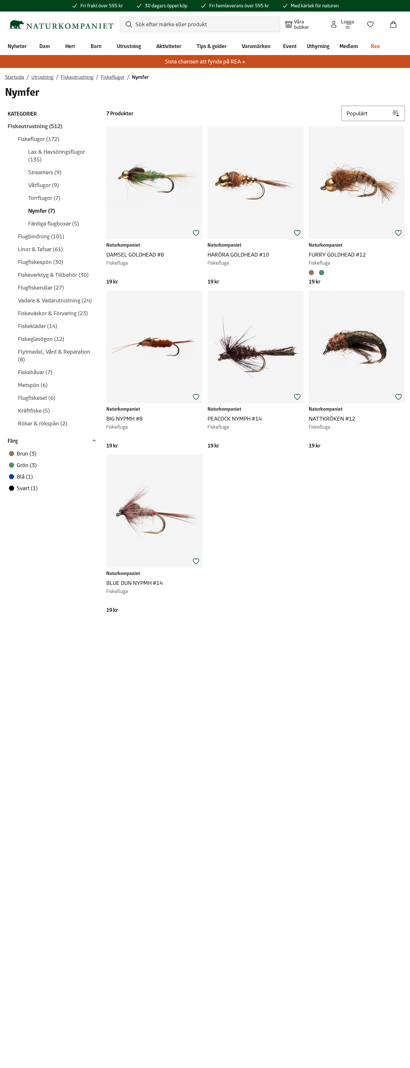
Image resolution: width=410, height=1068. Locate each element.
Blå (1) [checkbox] (25, 476)
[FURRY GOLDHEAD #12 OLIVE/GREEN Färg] (321, 272)
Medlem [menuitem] (349, 46)
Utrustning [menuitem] (129, 46)
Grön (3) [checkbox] (27, 465)
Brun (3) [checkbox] (27, 453)
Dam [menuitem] (44, 46)
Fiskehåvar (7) (35, 372)
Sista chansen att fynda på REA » (205, 61)
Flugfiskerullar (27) (41, 287)
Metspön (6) (33, 385)
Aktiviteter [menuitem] (168, 46)
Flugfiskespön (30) (40, 262)
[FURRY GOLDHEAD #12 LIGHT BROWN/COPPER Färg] (312, 272)
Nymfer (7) (41, 210)
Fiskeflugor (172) (39, 139)
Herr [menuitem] (70, 46)
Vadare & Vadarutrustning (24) (55, 300)
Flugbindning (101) (41, 236)
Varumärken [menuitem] (256, 46)
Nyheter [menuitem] (17, 46)
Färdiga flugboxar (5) (53, 223)
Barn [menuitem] (96, 46)
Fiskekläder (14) (37, 326)
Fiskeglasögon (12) (41, 338)
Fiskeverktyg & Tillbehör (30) (53, 274)
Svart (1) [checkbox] (27, 488)
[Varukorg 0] (396, 22)
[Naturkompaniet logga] (61, 24)
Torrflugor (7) (44, 197)
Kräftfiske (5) (34, 410)
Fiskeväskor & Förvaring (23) (53, 313)
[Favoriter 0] (372, 22)
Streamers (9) (45, 172)
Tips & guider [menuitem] (211, 46)
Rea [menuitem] (375, 46)
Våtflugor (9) (43, 185)
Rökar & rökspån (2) (42, 423)
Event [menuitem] (290, 46)
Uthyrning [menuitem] (318, 46)
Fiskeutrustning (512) (35, 126)
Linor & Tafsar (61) (40, 249)
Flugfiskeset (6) (36, 397)
